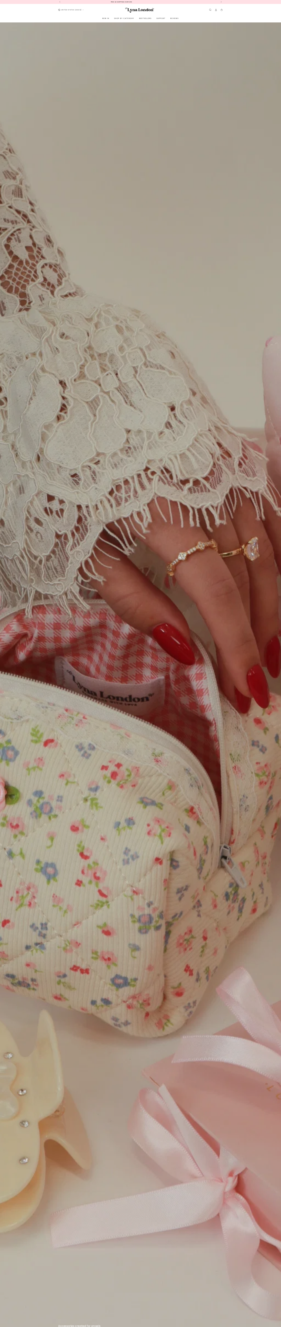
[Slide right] (221, 2)
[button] (210, 9)
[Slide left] (60, 2)
